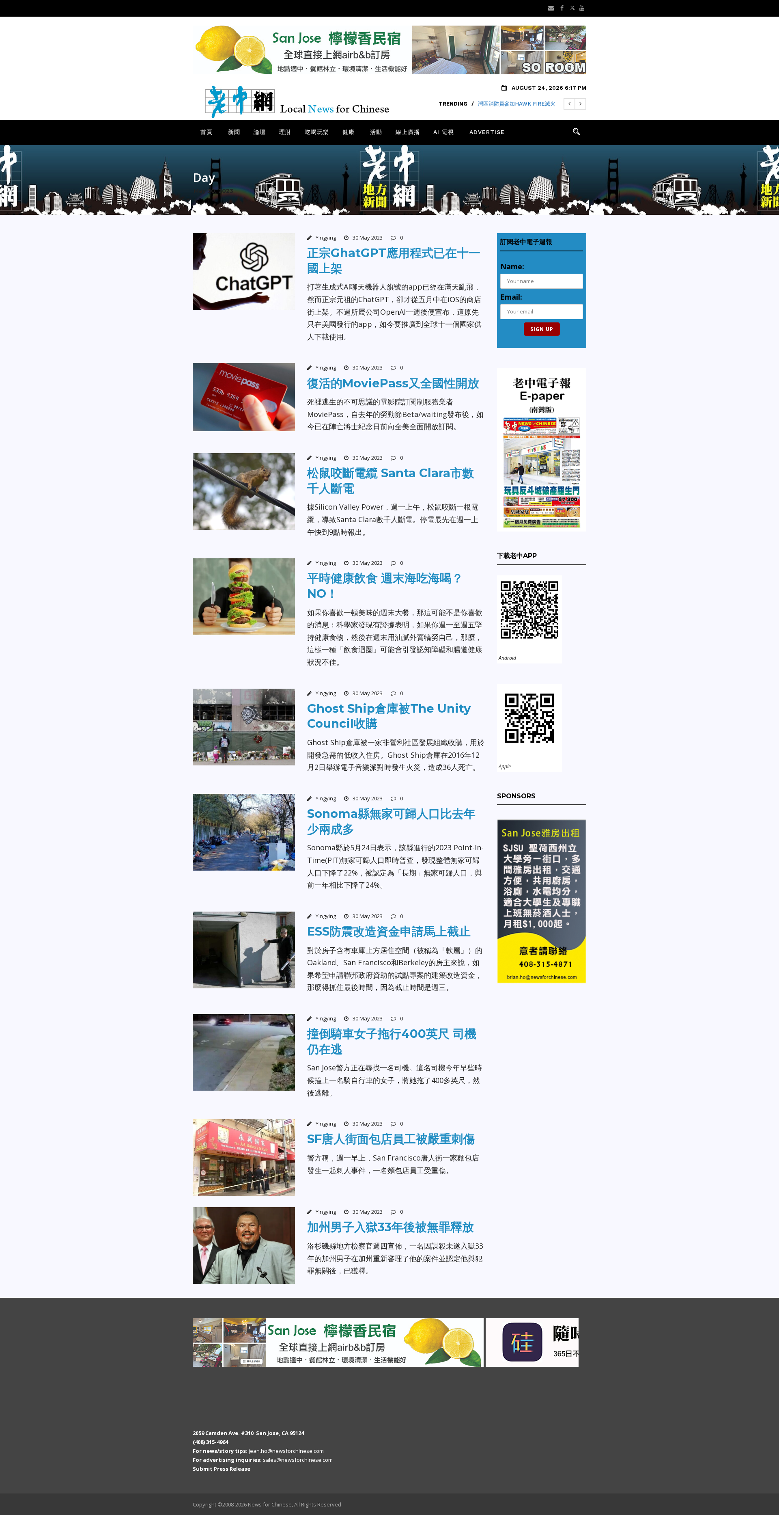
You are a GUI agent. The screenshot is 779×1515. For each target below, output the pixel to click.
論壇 (260, 132)
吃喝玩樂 (317, 132)
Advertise (487, 132)
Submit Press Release (221, 1468)
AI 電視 (443, 132)
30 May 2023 (368, 237)
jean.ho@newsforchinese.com (286, 1450)
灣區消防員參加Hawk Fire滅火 (516, 104)
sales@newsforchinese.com (298, 1459)
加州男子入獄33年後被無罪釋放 (390, 1227)
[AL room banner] (251, 1341)
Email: (511, 297)
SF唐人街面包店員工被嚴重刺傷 (391, 1139)
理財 (285, 132)
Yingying (326, 237)
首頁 (206, 132)
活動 (376, 132)
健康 (348, 132)
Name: (512, 266)
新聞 (234, 132)
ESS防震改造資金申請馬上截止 (389, 931)
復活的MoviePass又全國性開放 (393, 383)
